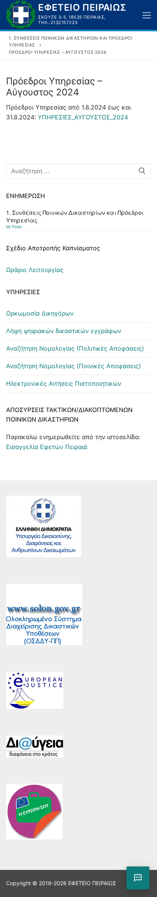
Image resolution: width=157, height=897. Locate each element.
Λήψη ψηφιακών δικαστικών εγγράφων (63, 331)
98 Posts (14, 226)
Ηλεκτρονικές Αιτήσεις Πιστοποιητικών (63, 383)
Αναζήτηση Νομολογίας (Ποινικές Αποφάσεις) (73, 366)
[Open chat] (138, 877)
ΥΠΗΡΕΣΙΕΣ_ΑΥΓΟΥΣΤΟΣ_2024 (83, 117)
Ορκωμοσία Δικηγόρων (40, 313)
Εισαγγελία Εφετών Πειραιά (46, 447)
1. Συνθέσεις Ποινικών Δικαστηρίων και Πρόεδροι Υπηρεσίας (74, 216)
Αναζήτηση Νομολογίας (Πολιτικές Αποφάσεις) (75, 348)
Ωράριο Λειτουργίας (35, 270)
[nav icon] (147, 15)
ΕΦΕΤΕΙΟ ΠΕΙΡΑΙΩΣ (82, 7)
